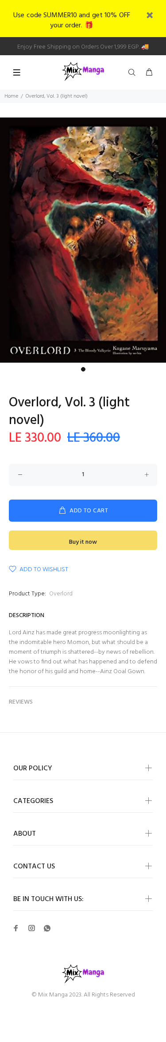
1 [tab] (83, 369)
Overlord (61, 594)
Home (11, 96)
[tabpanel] (83, 240)
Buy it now (83, 542)
